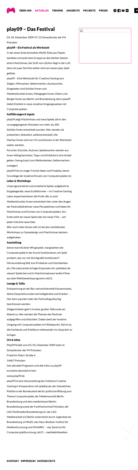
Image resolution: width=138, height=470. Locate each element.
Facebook (118, 10)
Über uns (25, 10)
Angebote (73, 10)
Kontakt (13, 460)
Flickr (127, 10)
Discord (110, 10)
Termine (57, 10)
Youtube (123, 10)
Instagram (114, 10)
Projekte (89, 10)
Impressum (28, 460)
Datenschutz (46, 460)
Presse (103, 10)
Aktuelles (42, 10)
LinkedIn (131, 10)
